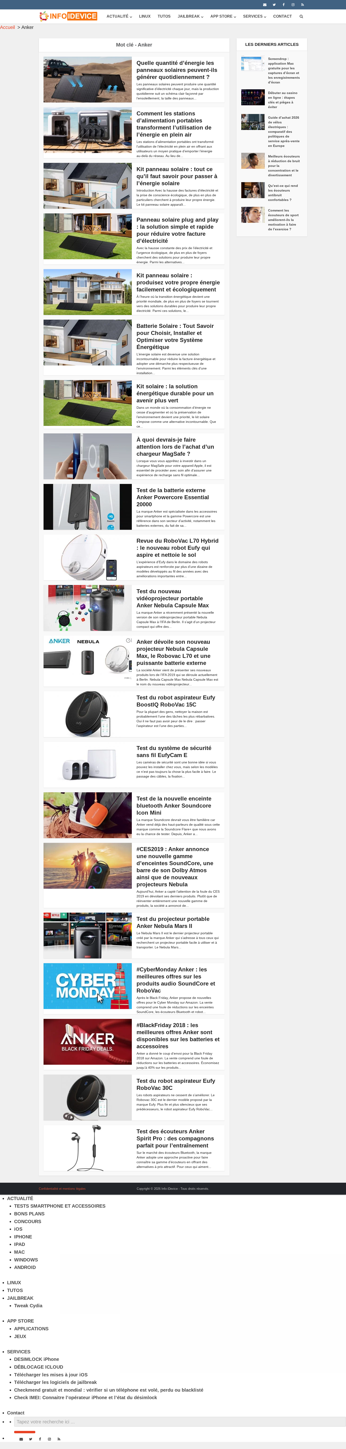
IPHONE (23, 1236)
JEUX (20, 1336)
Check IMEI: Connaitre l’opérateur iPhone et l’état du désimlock (85, 1397)
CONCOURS (27, 1221)
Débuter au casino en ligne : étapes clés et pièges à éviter (283, 100)
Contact (282, 16)
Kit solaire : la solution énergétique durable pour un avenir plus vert (175, 393)
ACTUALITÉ (118, 16)
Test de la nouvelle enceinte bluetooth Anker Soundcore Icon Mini (174, 805)
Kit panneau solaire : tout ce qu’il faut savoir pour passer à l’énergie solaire (177, 176)
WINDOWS (26, 1259)
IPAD (19, 1244)
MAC (19, 1252)
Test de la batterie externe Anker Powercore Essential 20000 (173, 497)
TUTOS (164, 16)
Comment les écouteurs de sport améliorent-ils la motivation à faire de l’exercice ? (283, 219)
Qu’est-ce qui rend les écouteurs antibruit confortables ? (283, 193)
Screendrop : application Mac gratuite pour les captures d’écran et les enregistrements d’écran (284, 70)
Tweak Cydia (28, 1305)
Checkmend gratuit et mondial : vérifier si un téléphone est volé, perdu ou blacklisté (108, 1390)
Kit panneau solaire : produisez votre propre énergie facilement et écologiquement (178, 282)
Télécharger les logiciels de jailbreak (55, 1382)
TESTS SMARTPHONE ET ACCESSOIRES (59, 1206)
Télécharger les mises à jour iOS (51, 1374)
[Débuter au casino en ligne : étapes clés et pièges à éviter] (254, 97)
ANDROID (25, 1267)
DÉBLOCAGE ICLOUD (38, 1367)
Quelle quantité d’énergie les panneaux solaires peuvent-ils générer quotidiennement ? (177, 70)
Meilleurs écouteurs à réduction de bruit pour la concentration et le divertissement (284, 165)
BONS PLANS (29, 1213)
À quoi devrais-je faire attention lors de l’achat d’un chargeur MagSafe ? (175, 446)
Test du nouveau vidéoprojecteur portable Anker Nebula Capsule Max (173, 598)
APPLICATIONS (31, 1328)
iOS (18, 1229)
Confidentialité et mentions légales (62, 1188)
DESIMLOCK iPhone (36, 1359)
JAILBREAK (189, 16)
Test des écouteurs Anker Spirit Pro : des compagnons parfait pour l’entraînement (175, 1138)
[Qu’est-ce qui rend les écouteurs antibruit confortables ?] (254, 190)
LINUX (145, 16)
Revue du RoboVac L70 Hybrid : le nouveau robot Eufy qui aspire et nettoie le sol (178, 548)
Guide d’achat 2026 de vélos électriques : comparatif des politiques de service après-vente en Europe (284, 132)
